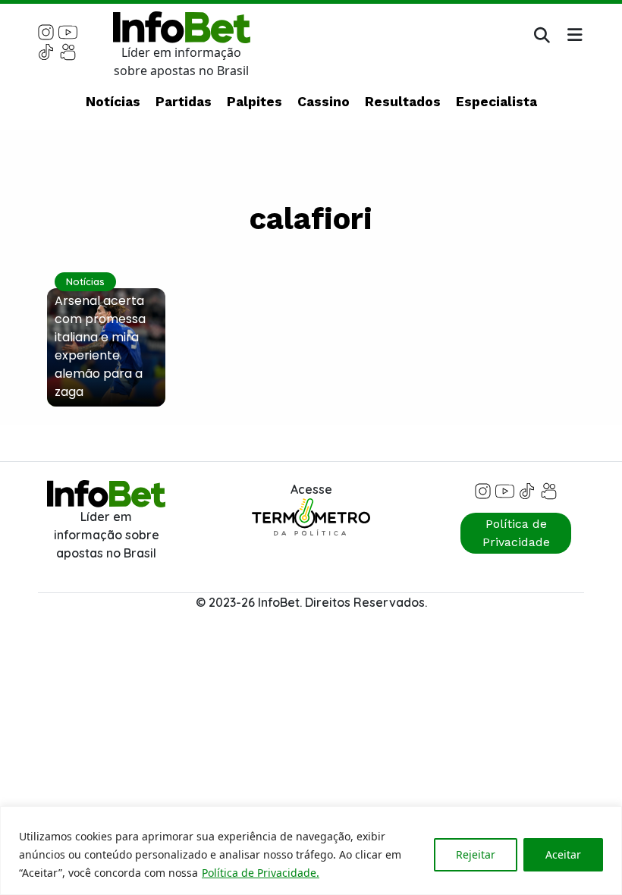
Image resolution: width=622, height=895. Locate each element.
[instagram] (45, 31)
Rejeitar (475, 854)
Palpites (254, 101)
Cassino (323, 101)
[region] (311, 850)
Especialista (496, 101)
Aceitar (563, 854)
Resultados (403, 101)
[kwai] (67, 50)
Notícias (113, 101)
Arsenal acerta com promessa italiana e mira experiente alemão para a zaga (100, 346)
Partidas (184, 101)
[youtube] (67, 31)
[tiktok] (45, 50)
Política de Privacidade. (260, 872)
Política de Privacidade (516, 533)
